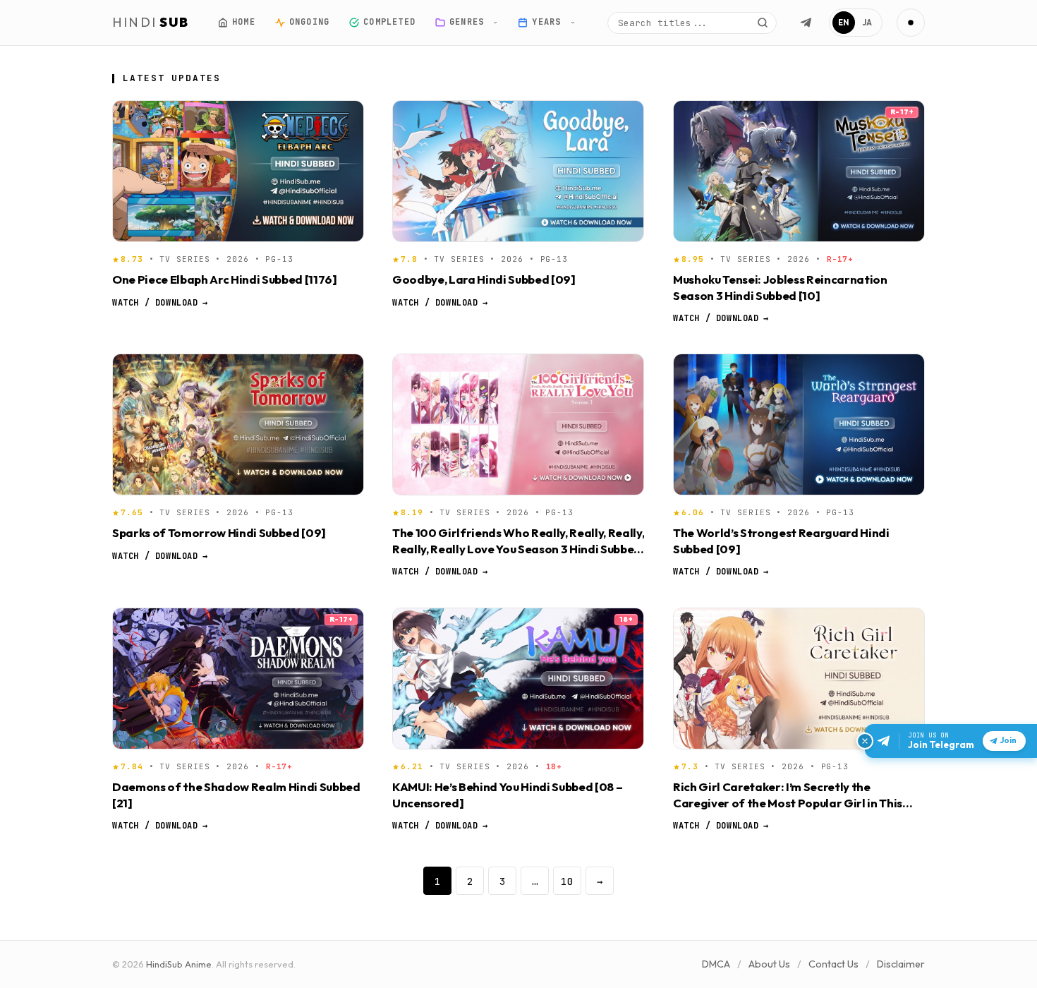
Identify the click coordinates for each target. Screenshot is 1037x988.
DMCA (716, 964)
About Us (769, 964)
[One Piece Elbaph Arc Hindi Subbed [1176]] (238, 171)
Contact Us (833, 964)
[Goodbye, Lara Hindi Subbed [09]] (518, 171)
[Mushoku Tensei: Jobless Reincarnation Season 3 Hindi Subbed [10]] (799, 171)
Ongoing (309, 22)
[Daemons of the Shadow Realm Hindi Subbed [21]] (238, 678)
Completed (389, 22)
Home (243, 22)
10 (567, 881)
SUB (151, 22)
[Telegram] (805, 22)
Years (549, 22)
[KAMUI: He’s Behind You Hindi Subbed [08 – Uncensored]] (518, 678)
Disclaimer (901, 964)
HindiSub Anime (179, 964)
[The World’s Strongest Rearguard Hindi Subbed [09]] (799, 424)
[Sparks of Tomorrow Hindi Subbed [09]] (238, 424)
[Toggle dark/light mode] (911, 22)
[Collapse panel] (864, 741)
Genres (469, 22)
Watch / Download (159, 302)
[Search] (762, 22)
